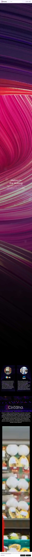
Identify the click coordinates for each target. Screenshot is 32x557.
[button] (26, 1)
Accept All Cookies (23, 555)
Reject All (28, 555)
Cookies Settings (2, 555)
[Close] (31, 553)
